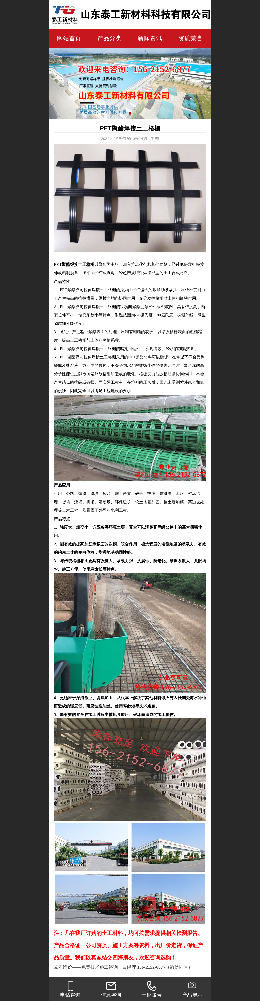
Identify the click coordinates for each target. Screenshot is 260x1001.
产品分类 (109, 38)
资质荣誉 (190, 38)
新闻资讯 (150, 38)
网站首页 (69, 38)
